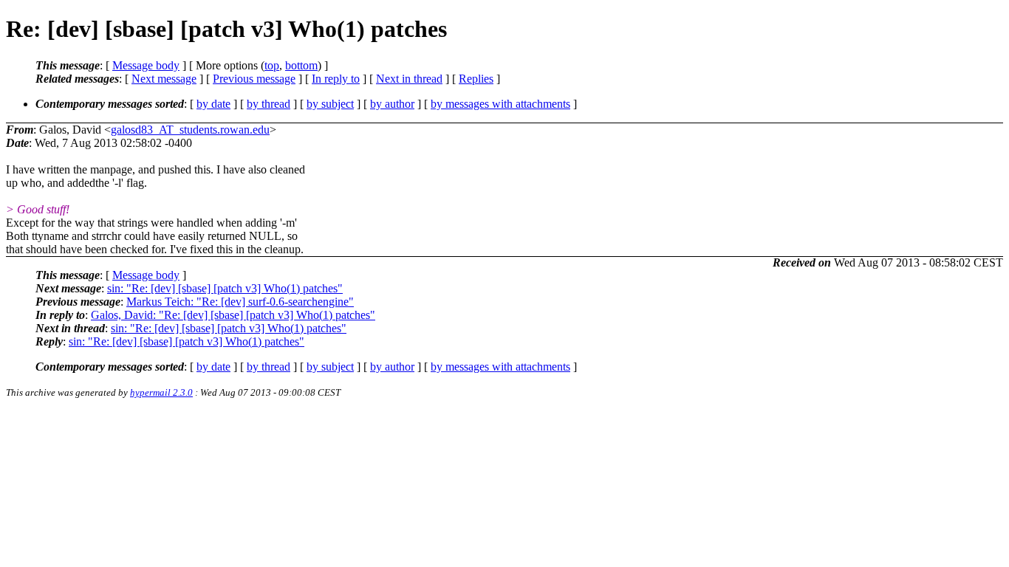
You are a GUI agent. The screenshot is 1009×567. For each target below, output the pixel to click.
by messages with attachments (500, 103)
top (271, 65)
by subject (330, 103)
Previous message (254, 78)
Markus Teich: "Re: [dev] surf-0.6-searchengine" (240, 301)
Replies (476, 78)
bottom (301, 65)
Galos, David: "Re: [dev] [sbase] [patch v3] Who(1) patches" (233, 315)
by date (213, 103)
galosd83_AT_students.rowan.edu (190, 129)
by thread (268, 103)
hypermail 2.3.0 (161, 392)
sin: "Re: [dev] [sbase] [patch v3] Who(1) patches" (225, 288)
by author (392, 103)
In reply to (336, 78)
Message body (145, 65)
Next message (163, 78)
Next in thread (409, 78)
